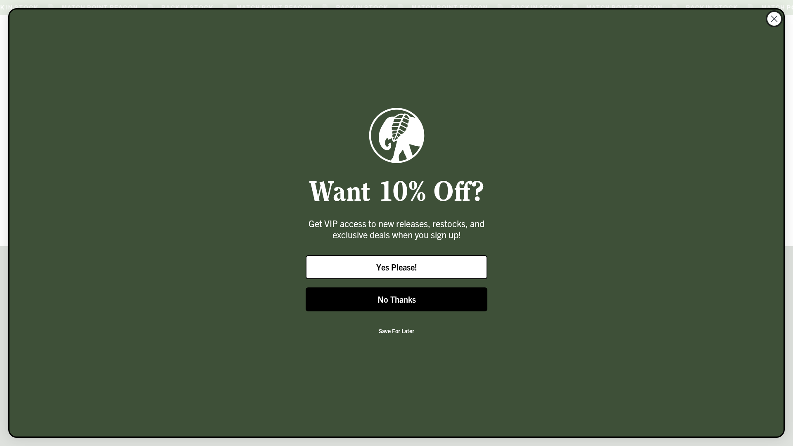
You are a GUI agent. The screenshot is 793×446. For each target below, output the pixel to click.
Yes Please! (396, 267)
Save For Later (396, 330)
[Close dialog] (774, 19)
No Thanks (397, 299)
